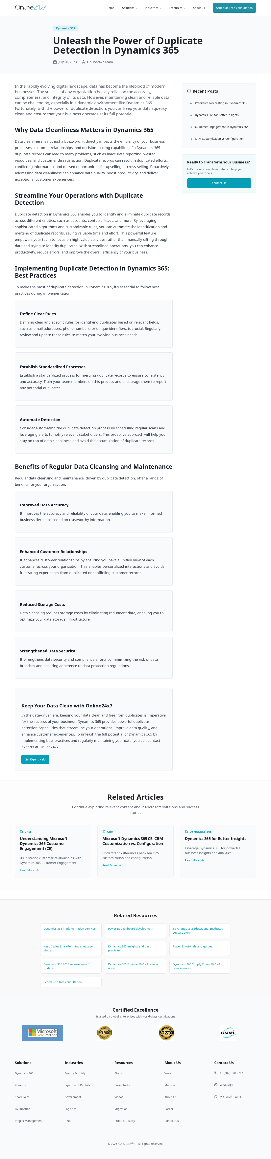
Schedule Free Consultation (234, 8)
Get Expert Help (35, 759)
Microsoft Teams (231, 1096)
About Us (199, 8)
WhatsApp (227, 1085)
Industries (152, 8)
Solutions (128, 8)
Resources (176, 8)
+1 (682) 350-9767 (231, 1073)
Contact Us (219, 183)
